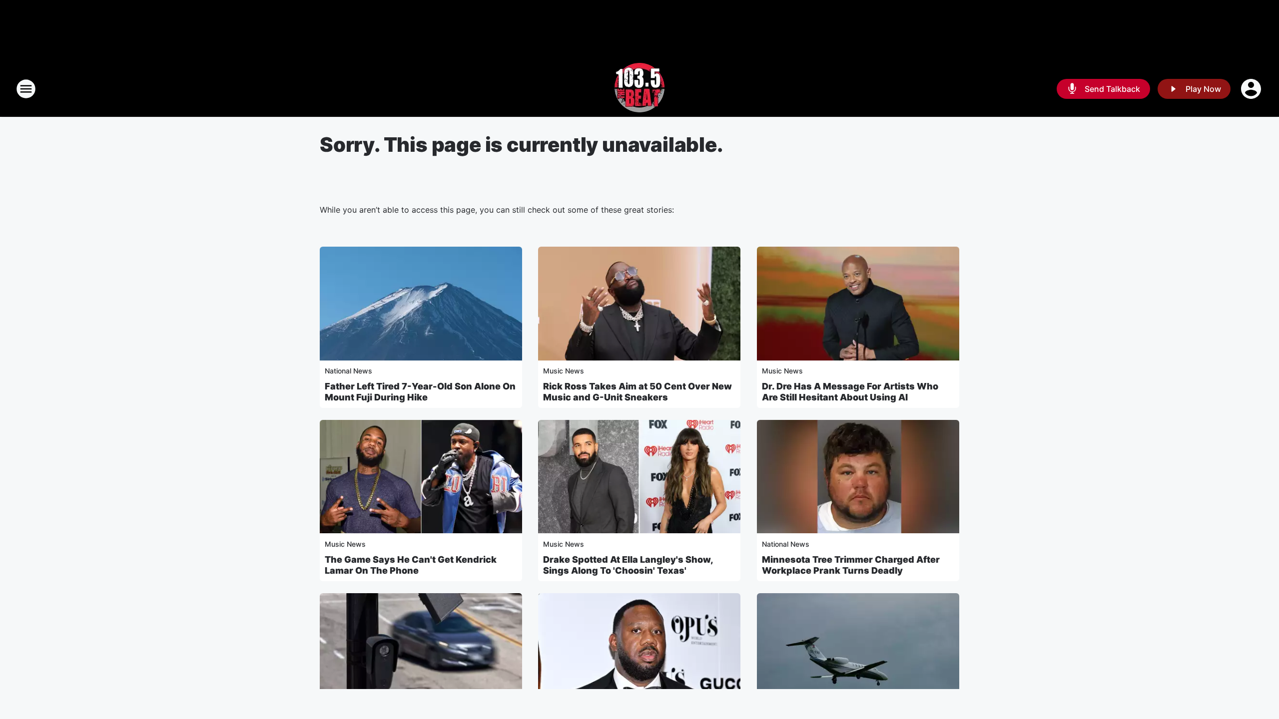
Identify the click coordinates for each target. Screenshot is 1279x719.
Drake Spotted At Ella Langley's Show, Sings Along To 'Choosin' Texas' (628, 565)
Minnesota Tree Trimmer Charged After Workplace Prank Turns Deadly (851, 565)
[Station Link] (639, 89)
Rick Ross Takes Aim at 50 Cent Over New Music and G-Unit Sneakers (637, 391)
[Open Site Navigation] (26, 89)
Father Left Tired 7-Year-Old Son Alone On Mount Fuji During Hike (420, 391)
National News (348, 370)
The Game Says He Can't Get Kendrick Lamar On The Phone (411, 565)
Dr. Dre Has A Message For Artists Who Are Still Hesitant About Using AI (850, 391)
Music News (563, 370)
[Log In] (1252, 89)
